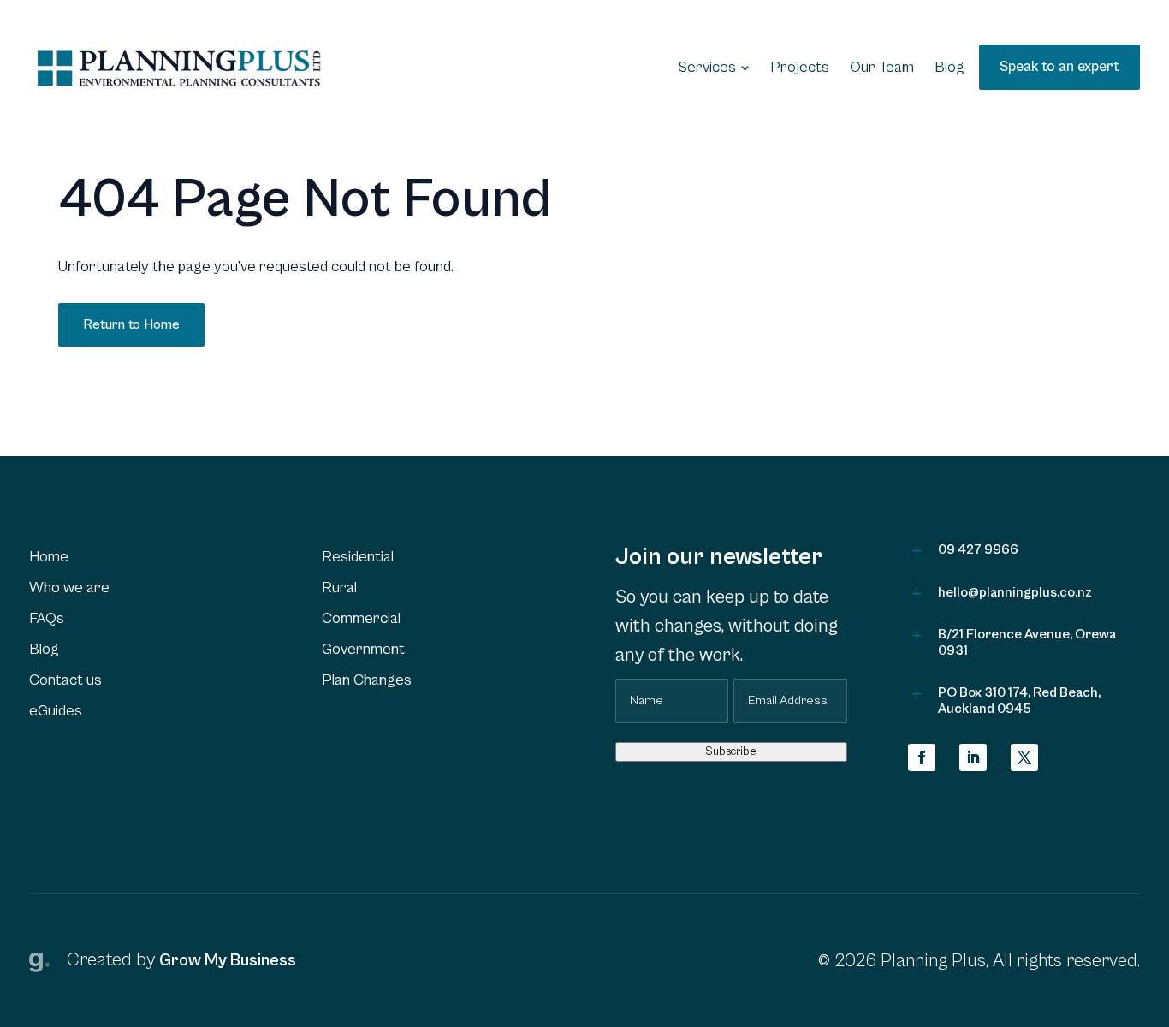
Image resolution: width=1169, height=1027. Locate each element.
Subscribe (731, 751)
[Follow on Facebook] (921, 757)
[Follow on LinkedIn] (973, 757)
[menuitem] (714, 68)
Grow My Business (227, 961)
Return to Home (131, 324)
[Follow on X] (1024, 757)
